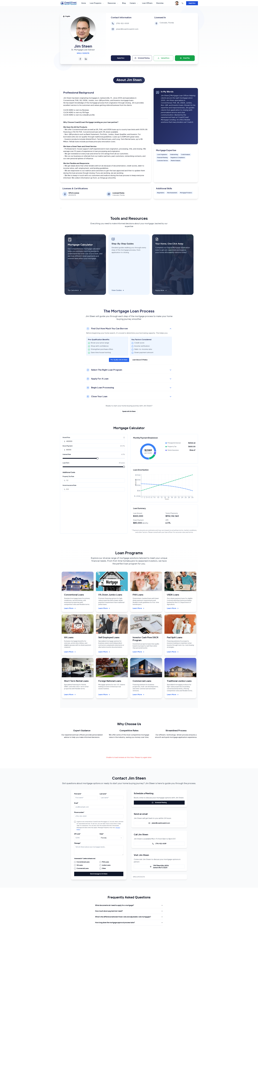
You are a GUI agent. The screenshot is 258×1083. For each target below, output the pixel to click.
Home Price (66, 437)
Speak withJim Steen (129, 411)
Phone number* (79, 812)
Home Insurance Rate (69, 485)
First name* (77, 794)
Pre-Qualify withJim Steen (119, 360)
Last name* (103, 794)
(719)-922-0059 (160, 843)
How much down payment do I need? (109, 911)
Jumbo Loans (106, 865)
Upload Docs (165, 58)
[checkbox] (75, 822)
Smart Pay (186, 58)
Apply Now (192, 3)
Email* (76, 803)
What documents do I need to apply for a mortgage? (114, 905)
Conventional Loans (83, 862)
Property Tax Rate (68, 476)
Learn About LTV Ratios (139, 360)
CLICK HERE (68, 110)
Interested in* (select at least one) (84, 858)
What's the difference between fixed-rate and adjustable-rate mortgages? (123, 917)
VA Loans (80, 865)
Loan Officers (147, 3)
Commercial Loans (83, 868)
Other (104, 868)
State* (102, 834)
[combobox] (111, 838)
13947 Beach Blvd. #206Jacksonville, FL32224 (161, 866)
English (67, 16)
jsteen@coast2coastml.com (161, 823)
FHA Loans (105, 862)
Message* (77, 843)
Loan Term (66, 463)
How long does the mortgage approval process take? (115, 922)
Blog (124, 3)
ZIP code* (77, 834)
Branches (159, 3)
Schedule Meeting (144, 58)
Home (83, 3)
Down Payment (67, 446)
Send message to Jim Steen (98, 874)
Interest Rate (67, 454)
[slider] (97, 458)
